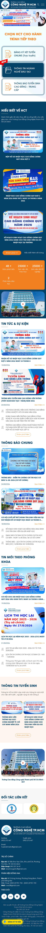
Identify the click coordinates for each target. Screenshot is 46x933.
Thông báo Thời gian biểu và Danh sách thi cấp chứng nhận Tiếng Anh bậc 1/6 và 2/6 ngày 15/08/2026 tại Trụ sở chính (24, 663)
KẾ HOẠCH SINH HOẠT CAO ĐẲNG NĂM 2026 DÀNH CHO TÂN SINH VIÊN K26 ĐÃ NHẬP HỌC (25, 530)
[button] (9, 21)
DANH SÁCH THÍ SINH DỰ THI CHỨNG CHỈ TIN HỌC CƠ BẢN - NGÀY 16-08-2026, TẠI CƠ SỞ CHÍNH (24, 536)
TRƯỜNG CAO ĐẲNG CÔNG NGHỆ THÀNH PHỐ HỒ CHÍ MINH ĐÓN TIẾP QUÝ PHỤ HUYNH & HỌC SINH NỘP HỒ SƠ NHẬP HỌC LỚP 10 (25, 427)
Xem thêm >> (40, 365)
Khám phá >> (12, 252)
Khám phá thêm (23, 434)
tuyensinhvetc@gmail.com (11, 847)
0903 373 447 (6, 840)
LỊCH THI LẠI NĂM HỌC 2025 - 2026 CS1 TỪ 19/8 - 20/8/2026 (24, 649)
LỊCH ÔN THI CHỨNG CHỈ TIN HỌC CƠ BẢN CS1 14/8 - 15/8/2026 (25, 655)
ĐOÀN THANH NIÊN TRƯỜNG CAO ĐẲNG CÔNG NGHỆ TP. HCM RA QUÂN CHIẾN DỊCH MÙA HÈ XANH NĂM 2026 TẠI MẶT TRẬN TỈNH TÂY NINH (25, 418)
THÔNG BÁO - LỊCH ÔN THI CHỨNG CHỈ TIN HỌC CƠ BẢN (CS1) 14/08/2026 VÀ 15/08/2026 (25, 543)
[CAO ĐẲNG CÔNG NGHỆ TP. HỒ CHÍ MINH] (23, 304)
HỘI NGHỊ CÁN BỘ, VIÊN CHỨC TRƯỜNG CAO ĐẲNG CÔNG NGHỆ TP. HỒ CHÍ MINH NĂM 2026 (25, 411)
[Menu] (42, 4)
